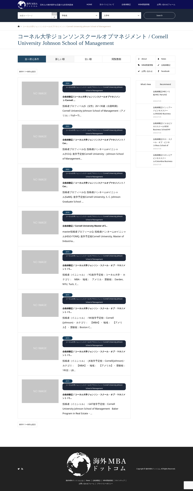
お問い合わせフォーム (166, 4)
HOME (89, 4)
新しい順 (60, 59)
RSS (22, 469)
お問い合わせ (147, 71)
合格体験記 (126, 4)
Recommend (165, 84)
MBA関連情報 (144, 4)
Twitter (19, 469)
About (144, 59)
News (163, 59)
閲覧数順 (116, 59)
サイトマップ (120, 480)
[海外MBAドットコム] (96, 474)
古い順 (88, 59)
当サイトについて (107, 4)
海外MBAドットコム (153, 469)
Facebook (165, 71)
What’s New (146, 84)
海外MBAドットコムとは (75, 480)
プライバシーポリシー (105, 483)
